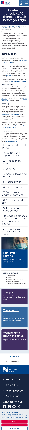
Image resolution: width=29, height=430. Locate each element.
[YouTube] (14, 406)
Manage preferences (14, 428)
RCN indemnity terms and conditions (11, 114)
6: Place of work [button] (12, 187)
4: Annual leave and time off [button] (14, 175)
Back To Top (15, 356)
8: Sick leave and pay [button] (12, 201)
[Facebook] (5, 406)
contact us (19, 118)
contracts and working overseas (17, 81)
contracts (8, 75)
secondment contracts (11, 141)
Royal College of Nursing (14, 26)
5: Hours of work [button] (12, 181)
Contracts (9, 277)
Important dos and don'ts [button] (13, 146)
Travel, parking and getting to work (16, 283)
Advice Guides (4, 27)
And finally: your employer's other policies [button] (11, 232)
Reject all (14, 424)
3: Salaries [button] (9, 168)
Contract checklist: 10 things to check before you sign (14, 280)
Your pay (8, 292)
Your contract (11, 310)
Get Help (23, 26)
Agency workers (10, 275)
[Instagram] (10, 406)
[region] (14, 419)
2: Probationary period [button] (11, 162)
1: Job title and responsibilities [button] (10, 154)
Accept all (14, 421)
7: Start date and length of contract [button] (12, 193)
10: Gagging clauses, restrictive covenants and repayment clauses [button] (14, 220)
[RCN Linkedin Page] (19, 406)
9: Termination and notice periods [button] (13, 209)
